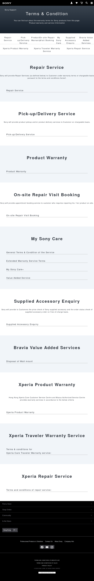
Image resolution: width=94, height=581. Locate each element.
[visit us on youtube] (47, 547)
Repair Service (15, 90)
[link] (6, 3)
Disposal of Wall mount (19, 361)
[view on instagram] (52, 547)
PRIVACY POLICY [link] (47, 565)
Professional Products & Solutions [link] (31, 541)
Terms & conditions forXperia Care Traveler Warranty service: (28, 451)
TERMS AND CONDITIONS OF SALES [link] (47, 563)
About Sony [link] (58, 541)
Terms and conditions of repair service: (29, 489)
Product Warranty (16, 171)
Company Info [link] (69, 541)
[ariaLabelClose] (91, 3)
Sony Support (10, 10)
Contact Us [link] (49, 541)
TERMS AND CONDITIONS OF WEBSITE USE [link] (47, 560)
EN (14, 530)
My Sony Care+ (15, 269)
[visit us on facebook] (42, 547)
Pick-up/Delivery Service (20, 134)
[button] (47, 504)
